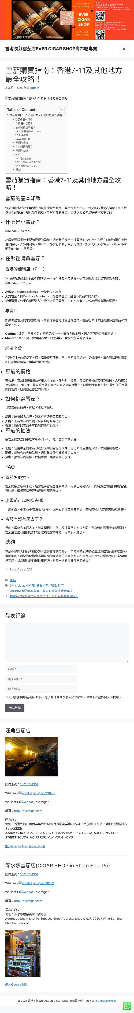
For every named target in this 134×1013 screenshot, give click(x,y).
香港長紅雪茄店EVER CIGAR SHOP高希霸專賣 (51, 48)
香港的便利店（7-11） (31, 131)
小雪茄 (30, 585)
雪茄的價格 (22, 142)
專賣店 (24, 135)
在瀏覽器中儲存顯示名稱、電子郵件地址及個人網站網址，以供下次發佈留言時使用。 (65, 697)
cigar (20, 585)
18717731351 (29, 784)
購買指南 (42, 585)
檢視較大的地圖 (37, 846)
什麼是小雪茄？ (24, 123)
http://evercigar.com (28, 811)
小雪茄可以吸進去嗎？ (31, 162)
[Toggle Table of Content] (60, 110)
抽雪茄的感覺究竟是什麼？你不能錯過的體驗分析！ (44, 596)
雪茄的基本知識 (23, 119)
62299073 (47, 793)
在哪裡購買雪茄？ (25, 127)
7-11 (13, 585)
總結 (18, 169)
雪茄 (13, 580)
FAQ (17, 154)
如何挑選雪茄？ (24, 146)
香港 (61, 585)
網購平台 (25, 138)
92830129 (47, 883)
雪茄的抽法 (22, 150)
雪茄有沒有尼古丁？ (30, 165)
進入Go (10, 984)
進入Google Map (16, 846)
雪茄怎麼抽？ (26, 158)
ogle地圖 (21, 984)
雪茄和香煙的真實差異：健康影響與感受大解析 (41, 591)
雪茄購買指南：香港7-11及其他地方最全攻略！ (36, 115)
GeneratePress (107, 1000)
